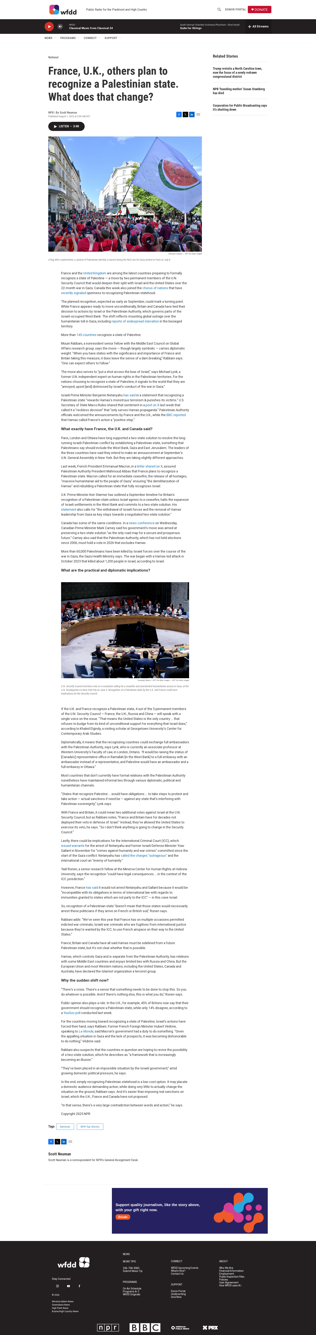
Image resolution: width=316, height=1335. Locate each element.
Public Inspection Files (231, 1276)
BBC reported (176, 415)
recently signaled (73, 293)
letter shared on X (150, 466)
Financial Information (231, 1271)
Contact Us (177, 1273)
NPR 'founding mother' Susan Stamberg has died (239, 91)
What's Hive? (178, 1271)
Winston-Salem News (63, 1301)
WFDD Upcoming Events (184, 1268)
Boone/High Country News (65, 1311)
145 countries (86, 335)
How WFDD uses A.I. (230, 1285)
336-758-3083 (131, 1268)
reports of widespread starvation (135, 321)
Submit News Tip (132, 1271)
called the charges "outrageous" (144, 855)
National (53, 57)
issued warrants (72, 846)
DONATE (261, 10)
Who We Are (226, 1268)
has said (129, 395)
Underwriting (178, 1294)
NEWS (126, 1254)
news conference (142, 523)
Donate (122, 1216)
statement (68, 509)
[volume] (60, 26)
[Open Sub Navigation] (55, 38)
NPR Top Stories (90, 1126)
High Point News (60, 1308)
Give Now (176, 1297)
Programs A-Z (131, 1291)
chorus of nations (155, 288)
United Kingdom (94, 273)
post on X (152, 405)
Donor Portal (235, 9)
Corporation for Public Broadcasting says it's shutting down (240, 107)
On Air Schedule (132, 1288)
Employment (226, 1273)
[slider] (66, 26)
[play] (49, 27)
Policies (223, 1279)
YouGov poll (71, 1013)
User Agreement (228, 1282)
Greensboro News (61, 1305)
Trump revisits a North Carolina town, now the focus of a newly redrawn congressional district (237, 72)
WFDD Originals (131, 1294)
